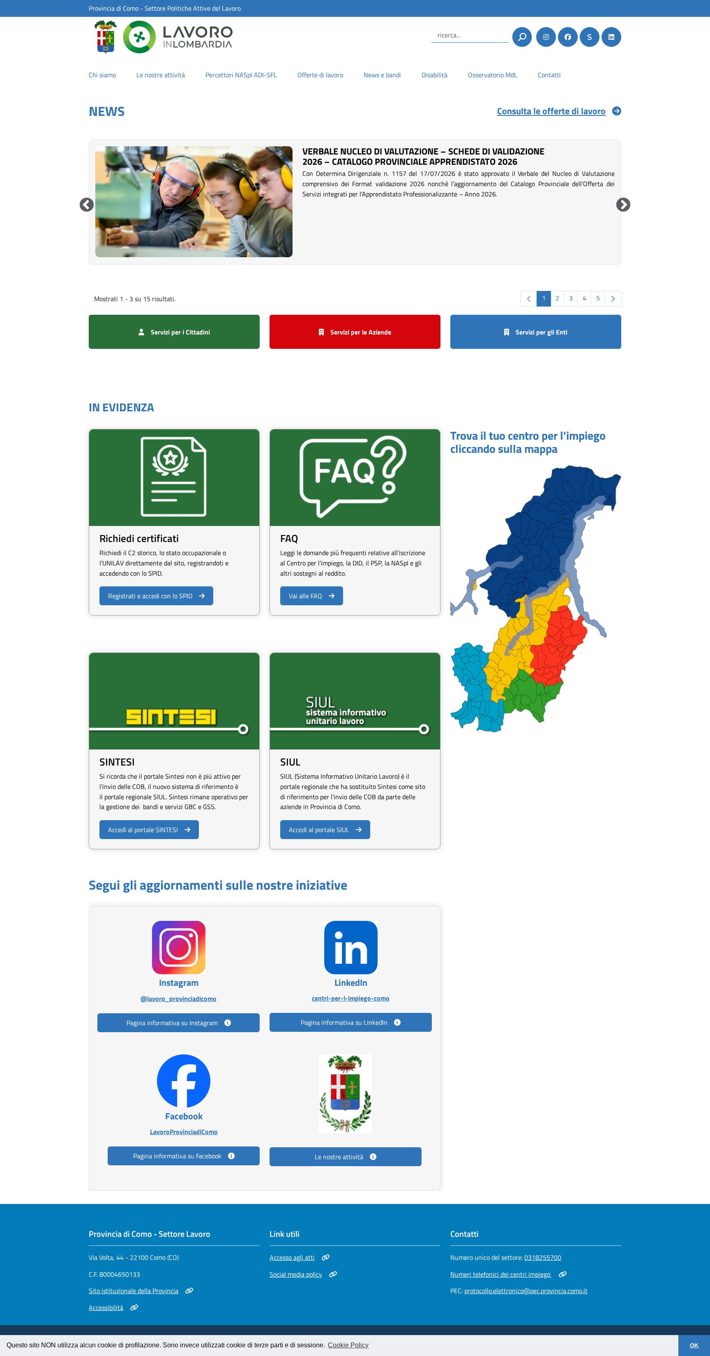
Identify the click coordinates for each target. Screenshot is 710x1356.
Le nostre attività (160, 75)
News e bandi (382, 75)
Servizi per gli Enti (541, 332)
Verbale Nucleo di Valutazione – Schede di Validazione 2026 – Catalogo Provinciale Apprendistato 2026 (423, 156)
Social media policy (298, 1274)
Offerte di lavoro (320, 75)
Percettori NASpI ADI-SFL (241, 75)
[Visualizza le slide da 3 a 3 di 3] (86, 205)
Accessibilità (113, 1307)
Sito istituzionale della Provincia (133, 1291)
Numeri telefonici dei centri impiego (501, 1274)
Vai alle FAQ (305, 596)
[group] (355, 201)
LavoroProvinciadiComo (184, 1131)
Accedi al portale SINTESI (143, 829)
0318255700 (542, 1257)
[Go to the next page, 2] (613, 299)
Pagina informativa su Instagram (172, 1023)
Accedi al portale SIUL (318, 829)
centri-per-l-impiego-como (350, 998)
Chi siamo (102, 75)
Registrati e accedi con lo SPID (150, 595)
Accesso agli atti (298, 1257)
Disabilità (434, 75)
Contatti (549, 75)
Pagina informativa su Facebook (177, 1156)
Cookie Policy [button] (348, 1345)
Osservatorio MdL (492, 75)
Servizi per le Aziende (360, 332)
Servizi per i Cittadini (180, 332)
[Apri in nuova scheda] (535, 598)
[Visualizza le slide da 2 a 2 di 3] (623, 205)
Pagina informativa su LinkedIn (344, 1022)
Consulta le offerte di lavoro (551, 111)
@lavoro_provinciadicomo (178, 998)
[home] (161, 37)
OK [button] (694, 1345)
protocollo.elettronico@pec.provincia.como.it (526, 1291)
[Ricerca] (522, 37)
